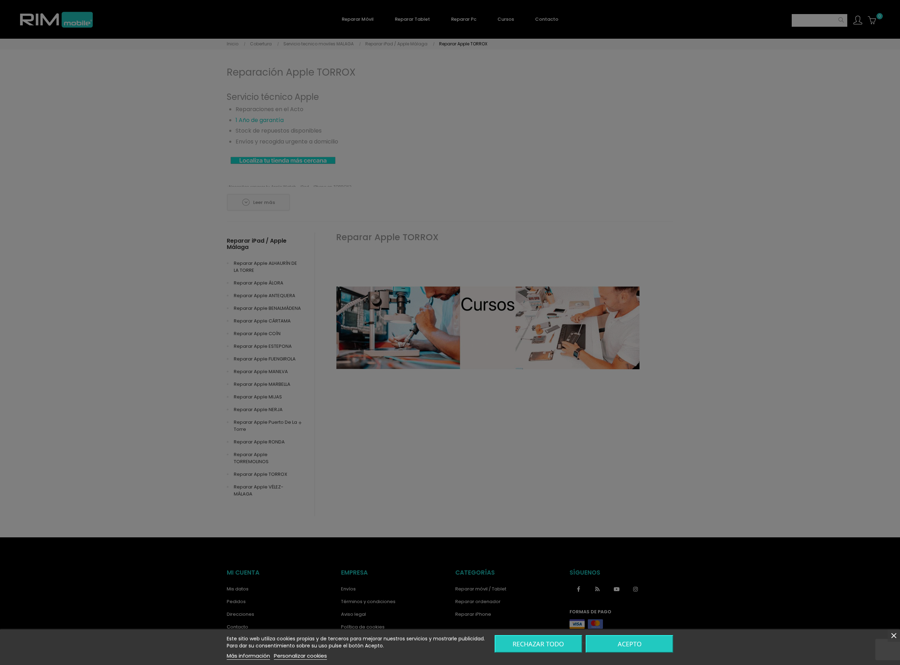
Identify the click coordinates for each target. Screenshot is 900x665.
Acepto (630, 644)
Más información (248, 655)
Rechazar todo (538, 644)
